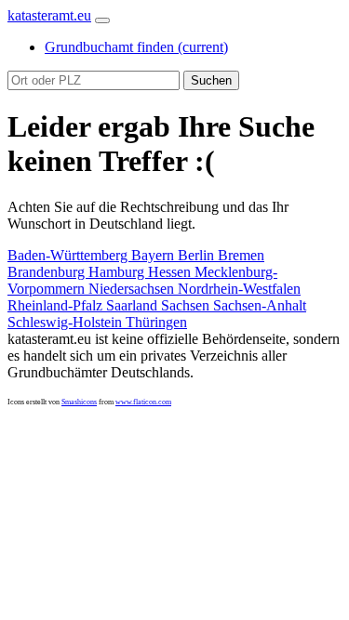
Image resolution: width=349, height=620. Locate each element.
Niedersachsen (133, 289)
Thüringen (156, 322)
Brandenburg (47, 272)
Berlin (198, 255)
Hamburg (118, 272)
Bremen (241, 255)
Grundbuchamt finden (136, 47)
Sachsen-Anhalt (259, 305)
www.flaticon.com (143, 402)
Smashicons (79, 402)
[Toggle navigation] (102, 20)
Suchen (211, 80)
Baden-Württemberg (69, 255)
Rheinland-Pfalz (56, 305)
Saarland (133, 305)
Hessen (171, 272)
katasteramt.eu (49, 15)
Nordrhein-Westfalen (239, 289)
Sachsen (187, 305)
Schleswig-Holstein (66, 322)
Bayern (154, 255)
